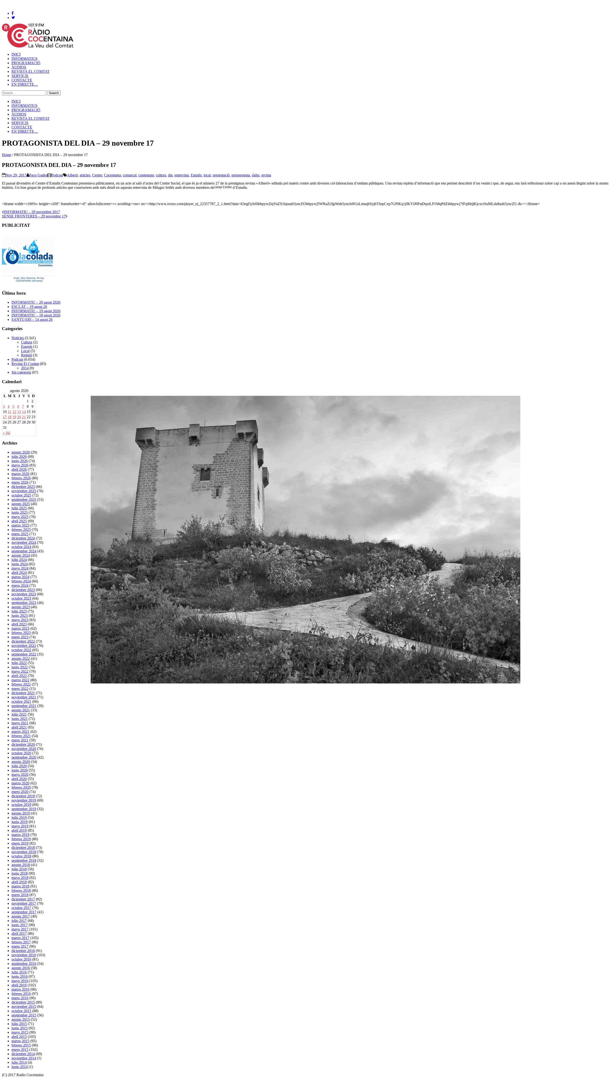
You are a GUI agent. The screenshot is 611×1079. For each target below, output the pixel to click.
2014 (25, 368)
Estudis (196, 175)
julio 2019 (19, 817)
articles (85, 175)
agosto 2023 (20, 607)
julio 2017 (19, 921)
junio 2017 (19, 925)
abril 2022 (19, 676)
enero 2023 (19, 637)
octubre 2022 (21, 650)
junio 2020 (19, 770)
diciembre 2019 (23, 796)
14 (24, 412)
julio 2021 (19, 714)
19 (14, 417)
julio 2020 (19, 766)
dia (170, 175)
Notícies (17, 338)
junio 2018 (19, 873)
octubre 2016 (21, 959)
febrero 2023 (21, 633)
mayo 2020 (19, 774)
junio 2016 (19, 976)
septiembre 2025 (23, 499)
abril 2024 (19, 573)
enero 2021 (19, 740)
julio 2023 (19, 611)
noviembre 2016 (23, 955)
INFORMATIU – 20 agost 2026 (35, 302)
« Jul (6, 433)
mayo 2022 (19, 671)
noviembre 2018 (23, 852)
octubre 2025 (21, 495)
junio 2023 (19, 616)
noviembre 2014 (23, 1058)
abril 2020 (19, 779)
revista (266, 175)
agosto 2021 (20, 710)
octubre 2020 (21, 753)
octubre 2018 (21, 856)
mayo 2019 (19, 826)
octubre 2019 (21, 805)
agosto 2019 (20, 813)
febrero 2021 (21, 736)
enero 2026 (19, 482)
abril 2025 (19, 521)
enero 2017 (19, 946)
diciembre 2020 (23, 744)
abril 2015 (19, 1037)
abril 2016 (19, 985)
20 (19, 417)
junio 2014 (19, 1067)
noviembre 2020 (23, 749)
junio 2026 (19, 461)
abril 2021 (19, 727)
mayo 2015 (19, 1032)
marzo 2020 (20, 783)
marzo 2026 (20, 474)
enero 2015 (19, 1049)
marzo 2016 (20, 989)
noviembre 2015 (23, 1007)
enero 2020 (19, 792)
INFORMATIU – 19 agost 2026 (35, 311)
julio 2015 (19, 1024)
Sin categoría (21, 372)
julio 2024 (19, 560)
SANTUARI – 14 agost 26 (32, 319)
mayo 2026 (19, 465)
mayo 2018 (19, 878)
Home (6, 155)
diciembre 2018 (23, 848)
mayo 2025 (19, 517)
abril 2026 (19, 469)
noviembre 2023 (23, 594)
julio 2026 (19, 457)
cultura (161, 175)
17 (5, 417)
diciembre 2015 (23, 1002)
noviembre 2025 (23, 491)
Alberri (72, 175)
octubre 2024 (21, 547)
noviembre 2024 (23, 542)
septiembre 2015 (23, 1015)
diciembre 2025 (23, 487)
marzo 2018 (20, 886)
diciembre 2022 (23, 641)
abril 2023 (19, 624)
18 (9, 417)
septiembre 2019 (23, 809)
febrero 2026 (21, 478)
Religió (26, 355)
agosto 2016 (20, 968)
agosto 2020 (20, 762)
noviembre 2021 (23, 697)
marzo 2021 (20, 732)
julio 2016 (19, 972)
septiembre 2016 (23, 964)
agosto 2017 (20, 916)
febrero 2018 (21, 891)
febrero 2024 (21, 581)
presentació (221, 175)
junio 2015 (19, 1028)
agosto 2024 (20, 555)
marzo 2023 (20, 628)
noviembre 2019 (23, 800)
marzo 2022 (20, 680)
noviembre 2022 (23, 646)
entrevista (181, 175)
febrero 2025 (21, 530)
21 (24, 417)
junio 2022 (19, 667)
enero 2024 (19, 585)
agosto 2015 (20, 1019)
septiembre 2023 (23, 603)
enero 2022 (19, 689)
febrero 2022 (21, 684)
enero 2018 (19, 895)
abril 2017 (19, 933)
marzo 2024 (20, 577)
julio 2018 (19, 869)
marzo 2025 (20, 525)
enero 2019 (19, 843)
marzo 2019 (20, 835)
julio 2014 (19, 1062)
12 (14, 412)
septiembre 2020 (23, 757)
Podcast (57, 175)
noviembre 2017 (23, 903)
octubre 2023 (21, 598)
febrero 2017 (21, 942)
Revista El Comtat (25, 364)
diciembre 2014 (23, 1054)
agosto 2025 (20, 504)
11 (9, 412)
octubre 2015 (21, 1011)
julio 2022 (19, 663)
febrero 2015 (21, 1045)
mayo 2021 (19, 723)
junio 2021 (19, 719)
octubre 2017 (21, 908)
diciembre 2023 (23, 590)
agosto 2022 (20, 658)
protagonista (241, 175)
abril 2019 (19, 830)
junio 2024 (19, 564)
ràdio (255, 175)
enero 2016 (19, 998)
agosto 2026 (20, 452)
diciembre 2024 (23, 538)
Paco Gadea (38, 175)
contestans (146, 175)
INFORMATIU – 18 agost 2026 (35, 315)
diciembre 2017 (23, 899)
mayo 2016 (19, 981)
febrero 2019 (21, 839)
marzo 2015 (20, 1041)
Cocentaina (112, 175)
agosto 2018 (20, 865)
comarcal (130, 175)
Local (25, 351)
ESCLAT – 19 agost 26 (29, 307)
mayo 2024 (19, 568)
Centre (97, 175)
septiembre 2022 (23, 654)
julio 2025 (19, 508)
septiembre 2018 (23, 860)
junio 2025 (19, 512)
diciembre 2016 (23, 951)
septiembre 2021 (23, 706)
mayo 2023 (19, 620)
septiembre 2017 (23, 912)
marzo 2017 (20, 938)
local (207, 175)
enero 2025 (19, 534)
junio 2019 (19, 822)
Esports (26, 346)
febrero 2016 (21, 994)
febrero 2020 (21, 787)
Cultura (26, 342)
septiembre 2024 (23, 551)
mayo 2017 (19, 929)
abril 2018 (19, 882)
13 (19, 412)
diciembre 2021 (23, 693)
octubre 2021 (21, 701)
